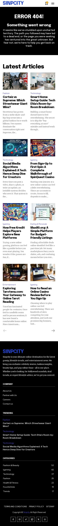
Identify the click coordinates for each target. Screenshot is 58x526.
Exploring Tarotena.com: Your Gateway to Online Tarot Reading (14, 295)
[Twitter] (38, 519)
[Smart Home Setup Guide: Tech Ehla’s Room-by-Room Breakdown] (42, 81)
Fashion (6, 93)
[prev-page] (5, 331)
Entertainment (9, 285)
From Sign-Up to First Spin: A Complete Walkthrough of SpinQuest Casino (42, 170)
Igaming (33, 160)
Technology (35, 93)
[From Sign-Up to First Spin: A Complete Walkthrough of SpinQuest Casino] (42, 147)
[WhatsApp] (44, 519)
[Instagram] (19, 519)
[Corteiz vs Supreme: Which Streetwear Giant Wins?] (15, 81)
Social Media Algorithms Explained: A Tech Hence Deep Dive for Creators (14, 170)
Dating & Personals (38, 224)
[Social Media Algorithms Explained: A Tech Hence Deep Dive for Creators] (15, 147)
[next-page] (53, 331)
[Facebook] (13, 519)
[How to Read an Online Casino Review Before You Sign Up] (42, 272)
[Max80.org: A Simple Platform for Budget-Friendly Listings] (42, 211)
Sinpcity (26, 512)
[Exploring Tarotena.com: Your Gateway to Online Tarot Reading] (15, 272)
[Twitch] (32, 519)
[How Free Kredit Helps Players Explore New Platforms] (15, 211)
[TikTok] (25, 519)
